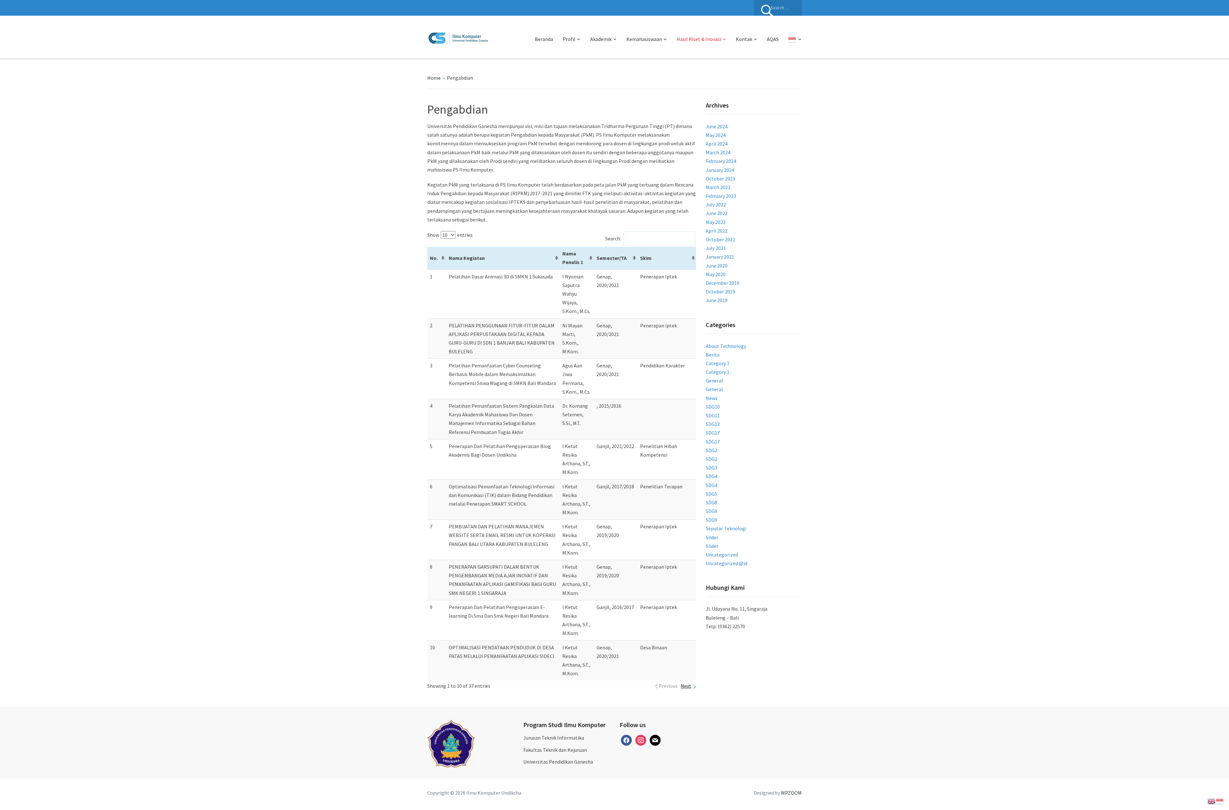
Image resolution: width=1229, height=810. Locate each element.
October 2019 (720, 291)
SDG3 (711, 467)
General (714, 380)
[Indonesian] (795, 39)
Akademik (601, 39)
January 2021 (720, 256)
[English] (1212, 801)
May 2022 (716, 222)
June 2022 (716, 213)
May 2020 (716, 274)
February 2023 (721, 196)
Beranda (544, 39)
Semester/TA (612, 258)
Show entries (450, 235)
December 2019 (722, 283)
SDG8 (711, 502)
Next (686, 686)
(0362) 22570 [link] (731, 626)
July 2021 (716, 248)
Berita (712, 354)
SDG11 (713, 415)
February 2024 (721, 161)
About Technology (726, 346)
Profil (569, 39)
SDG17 (713, 432)
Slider (712, 537)
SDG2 (711, 450)
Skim (646, 258)
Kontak (744, 39)
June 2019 (716, 300)
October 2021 (720, 239)
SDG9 (711, 511)
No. (434, 258)
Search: (613, 238)
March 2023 (718, 187)
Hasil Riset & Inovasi (699, 39)
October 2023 (720, 178)
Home (434, 78)
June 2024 (716, 126)
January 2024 (720, 170)
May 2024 (716, 135)
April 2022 (716, 231)
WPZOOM (791, 793)
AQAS (773, 39)
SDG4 (711, 476)
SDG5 (711, 494)
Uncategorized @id (726, 563)
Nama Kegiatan (467, 258)
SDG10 (713, 407)
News (712, 398)
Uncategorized (722, 554)
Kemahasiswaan (644, 39)
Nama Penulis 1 (572, 257)
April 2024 (716, 143)
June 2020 (716, 265)
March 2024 (718, 152)
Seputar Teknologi (726, 528)
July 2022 (716, 204)
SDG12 (713, 424)
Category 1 (717, 363)
